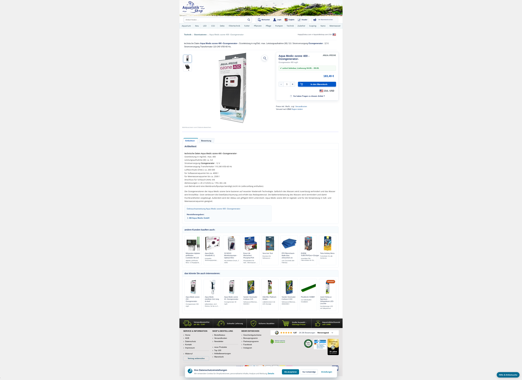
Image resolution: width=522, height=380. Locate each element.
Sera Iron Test (267, 253)
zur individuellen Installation (306, 301)
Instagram (247, 348)
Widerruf (188, 354)
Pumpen (279, 25)
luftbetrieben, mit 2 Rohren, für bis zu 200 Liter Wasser (212, 305)
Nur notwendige (309, 372)
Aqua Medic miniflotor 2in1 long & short (212, 299)
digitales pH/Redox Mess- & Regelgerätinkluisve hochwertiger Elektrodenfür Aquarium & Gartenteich (193, 262)
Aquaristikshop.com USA (322, 35)
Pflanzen (258, 25)
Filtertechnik (234, 25)
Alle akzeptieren (290, 372)
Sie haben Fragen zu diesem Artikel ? (309, 96)
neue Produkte (220, 347)
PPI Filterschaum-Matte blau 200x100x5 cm (288, 255)
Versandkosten (301, 106)
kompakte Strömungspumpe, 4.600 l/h (211, 259)
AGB (187, 338)
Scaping (312, 25)
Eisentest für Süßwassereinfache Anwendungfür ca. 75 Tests (269, 257)
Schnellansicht (193, 250)
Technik (290, 25)
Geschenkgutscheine (252, 335)
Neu (197, 25)
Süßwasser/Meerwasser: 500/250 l (250, 303)
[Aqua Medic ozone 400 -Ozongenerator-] (187, 59)
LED (204, 25)
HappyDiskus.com (304, 35)
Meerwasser (335, 25)
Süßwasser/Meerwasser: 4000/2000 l (289, 303)
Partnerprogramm (251, 341)
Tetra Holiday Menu (327, 253)
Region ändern (297, 109)
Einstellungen (326, 372)
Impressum (190, 348)
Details (271, 373)
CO (213, 25)
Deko (222, 25)
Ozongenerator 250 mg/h (192, 305)
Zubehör (301, 25)
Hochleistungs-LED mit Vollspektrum (326, 307)
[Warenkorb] (315, 20)
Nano (323, 25)
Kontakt (188, 344)
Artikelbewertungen (222, 353)
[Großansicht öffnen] (265, 58)
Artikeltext (190, 141)
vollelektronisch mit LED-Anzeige (268, 303)
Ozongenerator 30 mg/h (230, 303)
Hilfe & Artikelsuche (508, 375)
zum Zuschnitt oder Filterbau (288, 261)
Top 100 (217, 350)
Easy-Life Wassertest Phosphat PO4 (248, 255)
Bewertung (206, 141)
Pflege (268, 25)
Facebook (247, 344)
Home (187, 335)
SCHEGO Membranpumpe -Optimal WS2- (230, 255)
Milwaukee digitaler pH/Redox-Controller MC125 (193, 255)
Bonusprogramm (250, 338)
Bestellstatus (219, 335)
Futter (247, 25)
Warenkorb (219, 357)
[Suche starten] (248, 19)
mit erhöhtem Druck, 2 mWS (231, 261)
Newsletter (218, 341)
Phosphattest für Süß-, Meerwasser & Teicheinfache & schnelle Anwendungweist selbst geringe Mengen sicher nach (250, 262)
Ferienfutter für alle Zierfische (326, 257)
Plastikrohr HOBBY (308, 297)
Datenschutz (190, 341)
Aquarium (186, 25)
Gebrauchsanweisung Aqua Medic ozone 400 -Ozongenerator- (214, 209)
